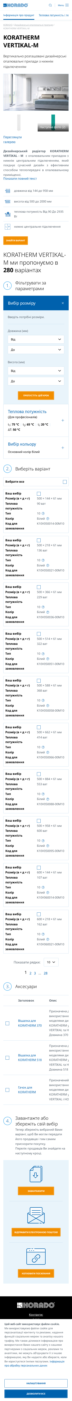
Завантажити (36, 1191)
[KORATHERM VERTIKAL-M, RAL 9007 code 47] (36, 92)
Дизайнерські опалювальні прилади (33, 24)
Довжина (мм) (18, 331)
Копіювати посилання (36, 1273)
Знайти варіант (15, 240)
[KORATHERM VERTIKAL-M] (18, 123)
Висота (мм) (16, 362)
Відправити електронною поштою (36, 1232)
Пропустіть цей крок (36, 395)
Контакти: (36, 1315)
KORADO (7, 24)
